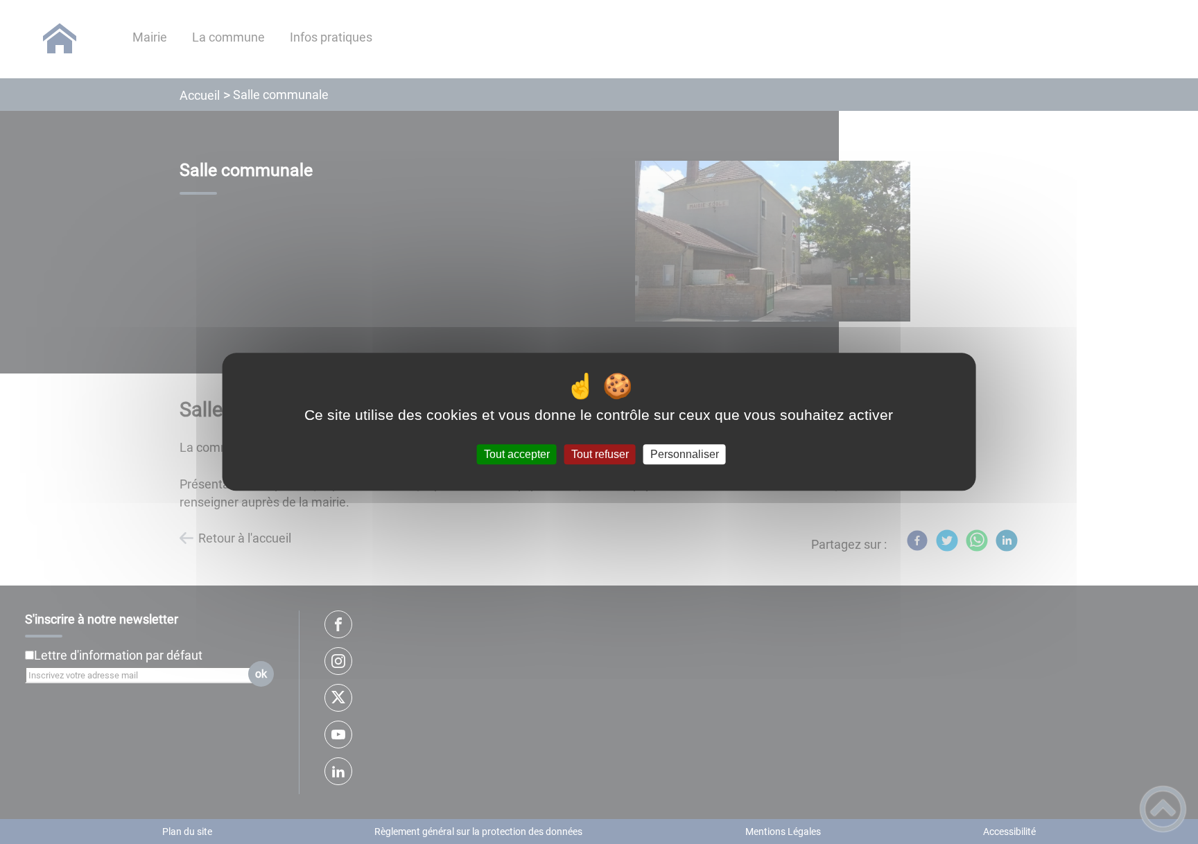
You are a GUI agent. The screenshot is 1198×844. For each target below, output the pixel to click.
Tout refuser (600, 454)
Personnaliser (684, 454)
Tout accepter (517, 454)
